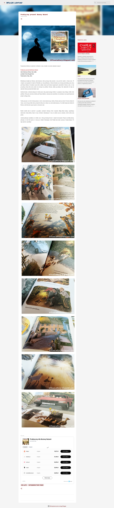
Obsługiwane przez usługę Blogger (57, 506)
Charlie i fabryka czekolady (83, 53)
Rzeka (79, 76)
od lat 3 (24, 485)
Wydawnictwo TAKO (36, 485)
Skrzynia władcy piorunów (83, 98)
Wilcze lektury (14, 2)
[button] (21, 19)
